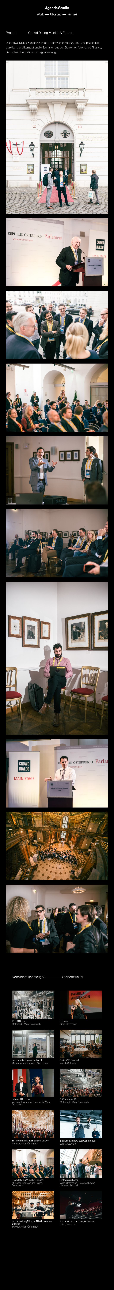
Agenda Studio (57, 7)
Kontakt (72, 14)
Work (40, 14)
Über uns (55, 14)
